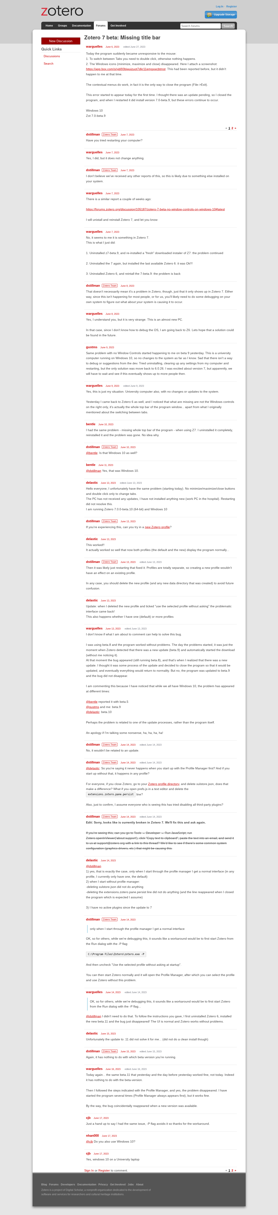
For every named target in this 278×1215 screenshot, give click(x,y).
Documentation (81, 25)
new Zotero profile (157, 527)
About (139, 1184)
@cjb (89, 1141)
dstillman (93, 134)
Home (49, 25)
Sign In (89, 1170)
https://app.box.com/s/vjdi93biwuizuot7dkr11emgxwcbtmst (125, 69)
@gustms (92, 707)
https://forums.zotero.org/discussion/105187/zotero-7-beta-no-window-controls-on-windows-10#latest (155, 209)
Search (48, 63)
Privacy (103, 1184)
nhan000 (92, 1135)
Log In (219, 6)
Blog (44, 1184)
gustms (91, 347)
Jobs (131, 1184)
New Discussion (60, 41)
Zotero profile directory (163, 784)
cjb (88, 1118)
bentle (90, 424)
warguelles (94, 46)
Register (231, 6)
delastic (92, 482)
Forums (101, 25)
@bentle (92, 453)
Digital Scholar (74, 1190)
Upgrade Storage (224, 14)
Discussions (52, 56)
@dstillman (93, 470)
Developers (68, 1184)
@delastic (92, 712)
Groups (62, 25)
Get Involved (118, 25)
